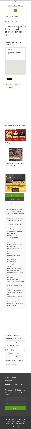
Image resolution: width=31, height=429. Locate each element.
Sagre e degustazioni (11, 338)
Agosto (13, 360)
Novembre (14, 364)
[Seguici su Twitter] (14, 426)
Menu (15, 10)
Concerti (22, 342)
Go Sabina (8, 419)
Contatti (12, 423)
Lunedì (17, 353)
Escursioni (20, 338)
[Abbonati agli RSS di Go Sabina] (18, 426)
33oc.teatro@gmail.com (12, 263)
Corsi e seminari (10, 345)
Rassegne (15, 342)
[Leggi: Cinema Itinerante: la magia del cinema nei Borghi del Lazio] (15, 161)
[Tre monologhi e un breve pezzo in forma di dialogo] (15, 183)
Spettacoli (8, 342)
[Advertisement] (15, 105)
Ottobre (8, 364)
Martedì (8, 357)
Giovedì (21, 357)
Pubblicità (8, 423)
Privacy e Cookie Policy (20, 423)
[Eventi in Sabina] (15, 1)
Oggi (7, 353)
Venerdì (8, 360)
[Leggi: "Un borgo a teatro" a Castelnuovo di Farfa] (15, 141)
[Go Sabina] (7, 16)
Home (22, 421)
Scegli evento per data (16, 350)
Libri (17, 345)
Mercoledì (14, 357)
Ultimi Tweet (10, 378)
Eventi (10, 16)
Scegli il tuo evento (14, 335)
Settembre (20, 360)
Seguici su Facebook (13, 384)
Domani (12, 353)
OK (20, 57)
